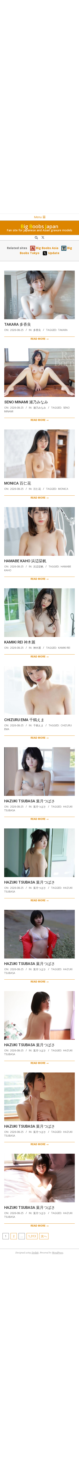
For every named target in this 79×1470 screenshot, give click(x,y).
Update (53, 253)
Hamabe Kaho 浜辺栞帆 (25, 561)
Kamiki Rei (64, 648)
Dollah (35, 1252)
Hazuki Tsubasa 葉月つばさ (29, 801)
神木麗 (37, 648)
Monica (63, 489)
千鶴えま (38, 725)
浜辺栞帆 (38, 566)
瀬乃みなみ (39, 407)
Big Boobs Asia (46, 248)
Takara (63, 330)
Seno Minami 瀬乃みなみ (26, 402)
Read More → (40, 339)
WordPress (57, 1252)
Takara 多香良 (17, 324)
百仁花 (37, 489)
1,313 (32, 1236)
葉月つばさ (39, 806)
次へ (44, 1236)
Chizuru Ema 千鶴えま (24, 720)
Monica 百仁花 (17, 483)
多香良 (37, 330)
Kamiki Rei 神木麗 (19, 642)
